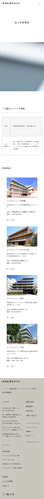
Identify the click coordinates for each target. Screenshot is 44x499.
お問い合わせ (31, 415)
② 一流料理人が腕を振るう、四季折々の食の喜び (12, 416)
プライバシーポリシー (31, 427)
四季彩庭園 (6, 451)
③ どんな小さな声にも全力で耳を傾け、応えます (11, 422)
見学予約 (29, 411)
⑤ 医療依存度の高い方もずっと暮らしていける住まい (12, 435)
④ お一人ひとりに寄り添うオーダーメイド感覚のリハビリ (12, 428)
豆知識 (4, 477)
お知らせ (5, 486)
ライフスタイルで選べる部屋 (12, 468)
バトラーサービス (8, 460)
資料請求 (29, 406)
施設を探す (13, 389)
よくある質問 (7, 481)
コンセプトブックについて (33, 423)
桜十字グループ (30, 435)
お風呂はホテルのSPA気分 (11, 464)
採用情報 (28, 431)
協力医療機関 (6, 392)
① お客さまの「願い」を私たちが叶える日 (10, 409)
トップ (4, 389)
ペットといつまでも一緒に (11, 455)
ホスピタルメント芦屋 (27, 389)
